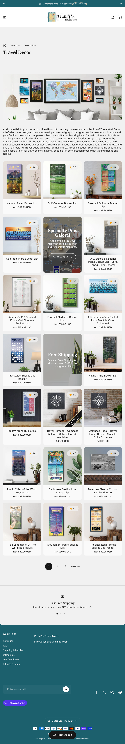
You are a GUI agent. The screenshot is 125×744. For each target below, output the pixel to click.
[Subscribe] (66, 689)
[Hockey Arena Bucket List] (22, 408)
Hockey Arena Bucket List (22, 430)
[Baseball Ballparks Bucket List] (103, 180)
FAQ (5, 645)
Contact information (82, 739)
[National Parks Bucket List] (22, 180)
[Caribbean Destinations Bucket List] (62, 466)
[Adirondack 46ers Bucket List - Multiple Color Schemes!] (103, 294)
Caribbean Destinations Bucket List (62, 491)
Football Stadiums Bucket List (62, 319)
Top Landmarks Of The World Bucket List (22, 546)
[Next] (120, 3)
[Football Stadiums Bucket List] (62, 294)
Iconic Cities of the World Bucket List (22, 491)
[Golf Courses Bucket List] (62, 180)
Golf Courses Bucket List (62, 203)
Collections (15, 45)
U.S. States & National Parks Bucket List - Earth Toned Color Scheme (103, 261)
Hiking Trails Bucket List (103, 375)
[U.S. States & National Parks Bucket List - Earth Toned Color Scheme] (103, 236)
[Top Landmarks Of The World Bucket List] (22, 522)
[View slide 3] (64, 614)
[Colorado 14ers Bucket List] (22, 236)
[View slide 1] (57, 614)
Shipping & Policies (13, 650)
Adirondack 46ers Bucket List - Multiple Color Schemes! (103, 320)
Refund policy (41, 739)
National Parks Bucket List (22, 203)
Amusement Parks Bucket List (62, 546)
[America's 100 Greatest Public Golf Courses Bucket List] (22, 294)
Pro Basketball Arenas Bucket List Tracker (103, 546)
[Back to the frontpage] (4, 45)
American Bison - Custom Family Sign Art (103, 491)
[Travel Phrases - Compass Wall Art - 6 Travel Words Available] (62, 408)
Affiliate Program (11, 664)
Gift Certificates (11, 659)
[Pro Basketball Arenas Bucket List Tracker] (103, 522)
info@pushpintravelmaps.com (51, 641)
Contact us (9, 654)
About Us (8, 641)
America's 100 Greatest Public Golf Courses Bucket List (22, 320)
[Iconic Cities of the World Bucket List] (22, 466)
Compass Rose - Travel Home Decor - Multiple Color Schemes (103, 434)
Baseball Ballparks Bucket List (103, 205)
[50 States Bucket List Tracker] (22, 353)
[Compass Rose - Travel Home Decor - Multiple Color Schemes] (103, 408)
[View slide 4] (68, 614)
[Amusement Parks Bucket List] (62, 522)
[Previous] (4, 3)
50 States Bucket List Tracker (22, 377)
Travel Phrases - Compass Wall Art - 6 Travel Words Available (62, 434)
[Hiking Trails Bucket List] (103, 353)
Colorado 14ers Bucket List (22, 258)
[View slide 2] (60, 614)
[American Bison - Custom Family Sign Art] (103, 466)
